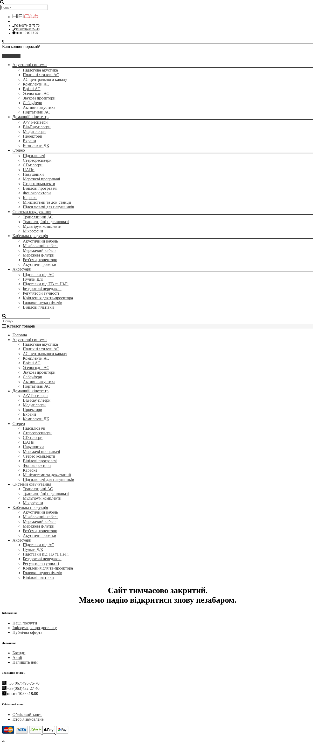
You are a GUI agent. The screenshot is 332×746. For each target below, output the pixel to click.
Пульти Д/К (33, 279)
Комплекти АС (36, 84)
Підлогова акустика (40, 70)
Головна (19, 335)
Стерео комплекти (39, 183)
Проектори (32, 136)
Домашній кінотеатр (30, 117)
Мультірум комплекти (42, 226)
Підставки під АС (38, 274)
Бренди (18, 653)
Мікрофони (33, 231)
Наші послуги (24, 623)
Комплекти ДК (36, 145)
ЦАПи (28, 169)
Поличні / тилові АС (41, 75)
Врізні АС (31, 89)
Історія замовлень (28, 719)
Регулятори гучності (41, 293)
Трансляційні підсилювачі (46, 221)
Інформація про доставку (34, 628)
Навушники (33, 174)
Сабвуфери (32, 103)
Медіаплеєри (34, 131)
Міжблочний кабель (40, 246)
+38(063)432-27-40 (27, 29)
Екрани (29, 141)
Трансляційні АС (38, 217)
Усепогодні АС (36, 93)
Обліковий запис (27, 714)
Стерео (18, 150)
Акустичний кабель (40, 241)
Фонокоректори (37, 193)
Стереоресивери (37, 160)
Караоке (30, 197)
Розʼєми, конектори (40, 260)
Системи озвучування (31, 211)
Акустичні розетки (39, 264)
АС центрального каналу (45, 79)
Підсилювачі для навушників (48, 207)
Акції (17, 657)
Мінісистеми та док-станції (47, 202)
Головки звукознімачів (42, 302)
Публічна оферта (27, 632)
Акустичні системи (29, 64)
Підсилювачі (34, 155)
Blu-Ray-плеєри (37, 127)
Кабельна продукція (30, 235)
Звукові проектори (39, 98)
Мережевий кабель (39, 250)
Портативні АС (36, 112)
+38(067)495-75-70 (27, 25)
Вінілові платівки (38, 307)
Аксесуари (21, 269)
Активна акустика (39, 107)
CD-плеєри (33, 165)
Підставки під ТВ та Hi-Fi (45, 284)
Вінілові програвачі (40, 188)
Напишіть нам (25, 662)
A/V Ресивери (35, 122)
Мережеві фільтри (38, 255)
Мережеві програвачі (41, 179)
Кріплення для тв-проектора (48, 298)
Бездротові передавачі (42, 288)
